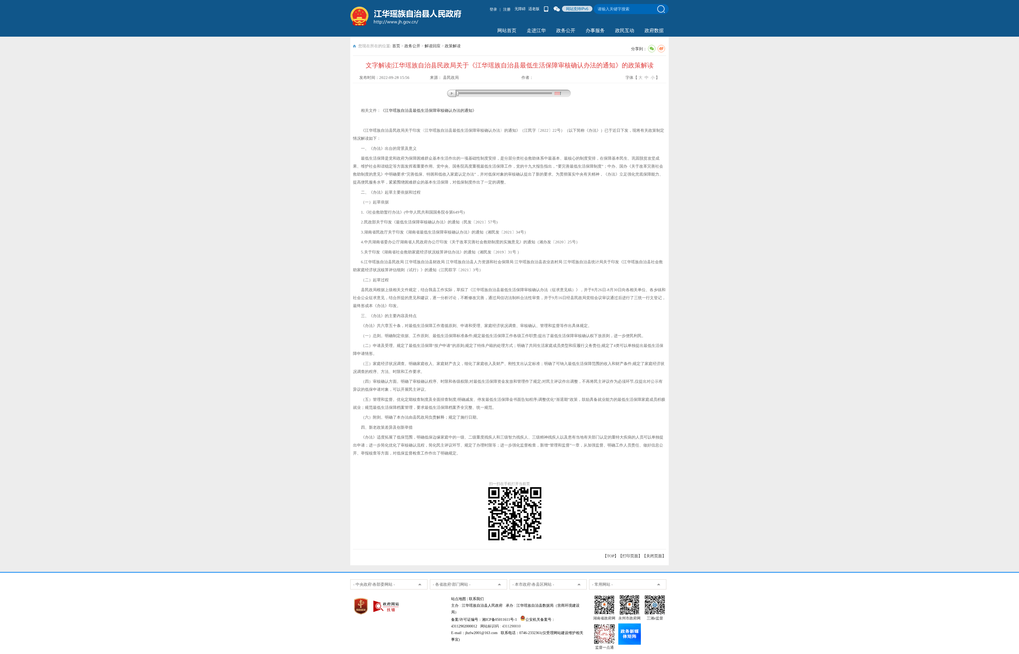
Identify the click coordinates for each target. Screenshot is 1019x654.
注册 (507, 9)
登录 (493, 9)
